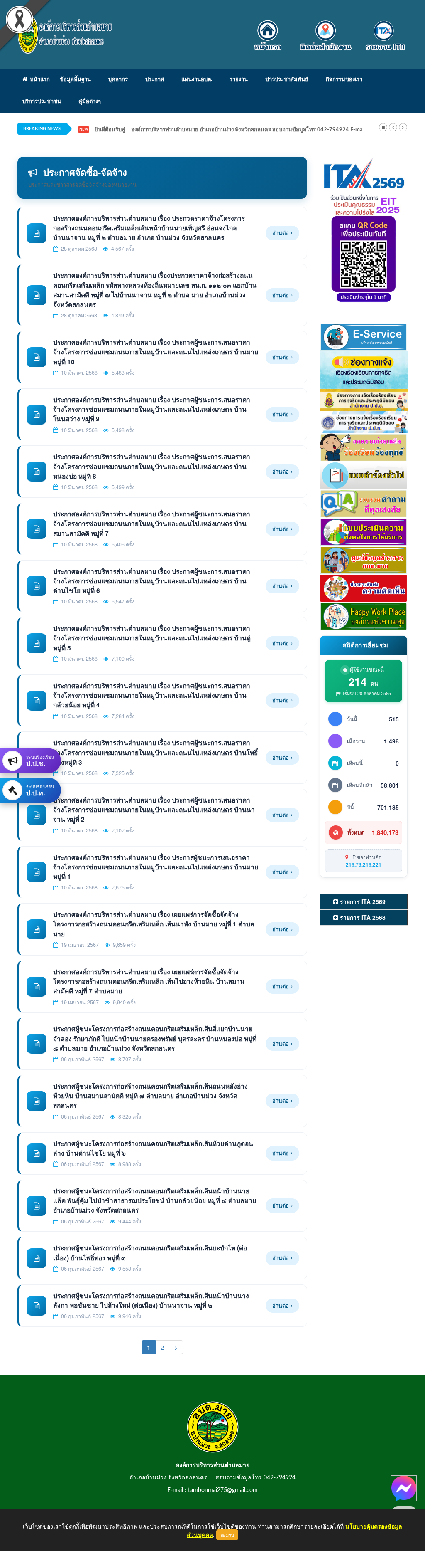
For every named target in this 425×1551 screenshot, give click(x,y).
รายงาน (239, 79)
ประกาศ (154, 79)
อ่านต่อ (281, 233)
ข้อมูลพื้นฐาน (75, 79)
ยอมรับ (227, 1534)
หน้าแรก (38, 79)
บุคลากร (118, 79)
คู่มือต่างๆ (89, 101)
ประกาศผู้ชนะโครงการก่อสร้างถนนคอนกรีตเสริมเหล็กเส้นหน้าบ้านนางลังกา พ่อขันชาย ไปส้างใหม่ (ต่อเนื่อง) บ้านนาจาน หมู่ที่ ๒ (151, 1300)
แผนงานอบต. (196, 79)
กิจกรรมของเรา (344, 79)
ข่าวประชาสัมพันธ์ (286, 79)
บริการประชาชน (41, 101)
